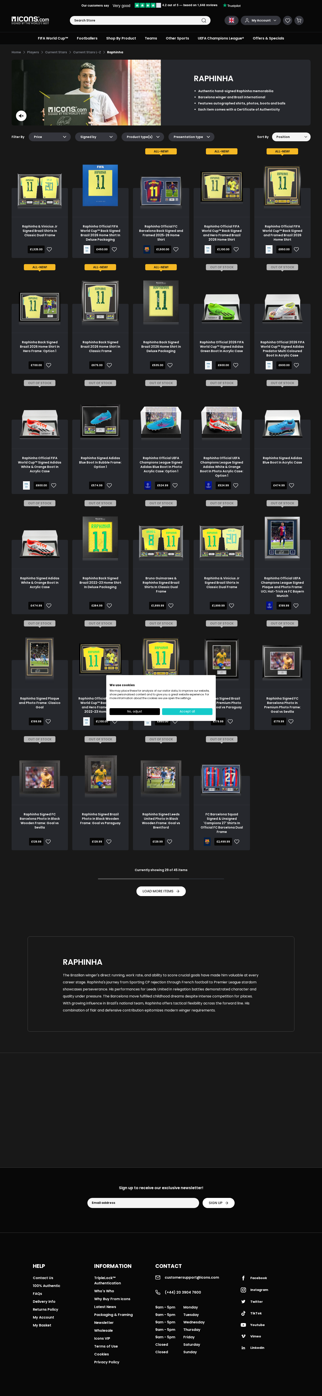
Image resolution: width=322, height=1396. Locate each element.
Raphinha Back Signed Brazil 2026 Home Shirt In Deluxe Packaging (161, 346)
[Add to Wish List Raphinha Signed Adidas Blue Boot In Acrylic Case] (290, 485)
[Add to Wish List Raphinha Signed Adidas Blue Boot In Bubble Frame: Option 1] (108, 485)
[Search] (204, 20)
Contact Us (43, 1277)
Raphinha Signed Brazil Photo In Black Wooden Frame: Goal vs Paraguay (100, 818)
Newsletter (104, 1322)
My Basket (42, 1325)
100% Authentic (46, 1285)
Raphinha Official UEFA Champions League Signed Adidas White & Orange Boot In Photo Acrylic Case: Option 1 (221, 467)
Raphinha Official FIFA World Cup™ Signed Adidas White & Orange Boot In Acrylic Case (39, 464)
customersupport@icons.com (192, 1277)
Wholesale (103, 1330)
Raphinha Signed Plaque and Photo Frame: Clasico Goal (39, 702)
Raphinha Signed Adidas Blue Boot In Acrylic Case (282, 460)
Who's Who (104, 1291)
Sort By (263, 137)
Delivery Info (44, 1301)
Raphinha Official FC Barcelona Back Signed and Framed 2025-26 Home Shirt (161, 233)
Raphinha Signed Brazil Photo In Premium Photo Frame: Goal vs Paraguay (222, 702)
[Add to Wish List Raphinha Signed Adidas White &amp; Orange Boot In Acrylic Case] (47, 606)
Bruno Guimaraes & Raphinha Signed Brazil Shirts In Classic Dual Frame (161, 585)
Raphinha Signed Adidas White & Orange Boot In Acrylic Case (39, 582)
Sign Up (215, 1202)
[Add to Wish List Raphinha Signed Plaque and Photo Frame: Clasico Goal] (47, 721)
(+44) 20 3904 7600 (183, 1292)
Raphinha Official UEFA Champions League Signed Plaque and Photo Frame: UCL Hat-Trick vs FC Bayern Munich (282, 587)
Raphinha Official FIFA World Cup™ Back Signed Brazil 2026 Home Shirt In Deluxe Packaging (100, 233)
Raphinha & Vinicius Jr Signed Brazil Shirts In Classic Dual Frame (39, 230)
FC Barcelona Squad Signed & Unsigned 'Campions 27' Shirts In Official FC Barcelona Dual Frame (222, 823)
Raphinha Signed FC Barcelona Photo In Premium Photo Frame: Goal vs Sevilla (282, 705)
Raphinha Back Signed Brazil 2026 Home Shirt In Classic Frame (100, 346)
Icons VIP (102, 1338)
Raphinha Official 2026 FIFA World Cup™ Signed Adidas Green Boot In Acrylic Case (222, 346)
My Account (43, 1317)
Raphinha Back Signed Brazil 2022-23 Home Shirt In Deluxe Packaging (100, 582)
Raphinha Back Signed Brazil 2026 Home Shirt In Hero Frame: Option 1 (40, 346)
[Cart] (299, 20)
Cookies (101, 1354)
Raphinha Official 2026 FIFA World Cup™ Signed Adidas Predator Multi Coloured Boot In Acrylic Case (282, 349)
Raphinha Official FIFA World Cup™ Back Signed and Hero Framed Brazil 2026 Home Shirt (222, 233)
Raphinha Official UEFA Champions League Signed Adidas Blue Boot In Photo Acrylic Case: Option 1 (161, 464)
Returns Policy (45, 1309)
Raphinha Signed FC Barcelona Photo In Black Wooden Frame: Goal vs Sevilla (40, 821)
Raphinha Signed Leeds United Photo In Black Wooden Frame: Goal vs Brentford (161, 821)
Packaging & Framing (113, 1314)
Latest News (105, 1306)
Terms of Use (106, 1346)
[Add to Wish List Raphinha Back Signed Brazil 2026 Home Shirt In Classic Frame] (108, 365)
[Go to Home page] (30, 20)
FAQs (37, 1293)
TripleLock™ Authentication (107, 1280)
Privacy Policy (106, 1362)
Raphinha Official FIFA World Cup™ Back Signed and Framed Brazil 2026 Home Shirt (282, 233)
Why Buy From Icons (112, 1298)
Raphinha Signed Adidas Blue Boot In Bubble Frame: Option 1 (100, 462)
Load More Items (158, 891)
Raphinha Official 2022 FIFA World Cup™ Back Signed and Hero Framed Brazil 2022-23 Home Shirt (100, 705)
